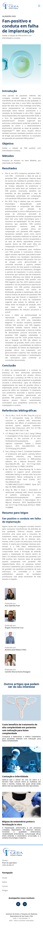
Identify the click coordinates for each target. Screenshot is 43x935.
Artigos (5, 890)
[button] (39, 5)
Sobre (4, 882)
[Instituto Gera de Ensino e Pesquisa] (10, 6)
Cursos (5, 886)
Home (4, 878)
